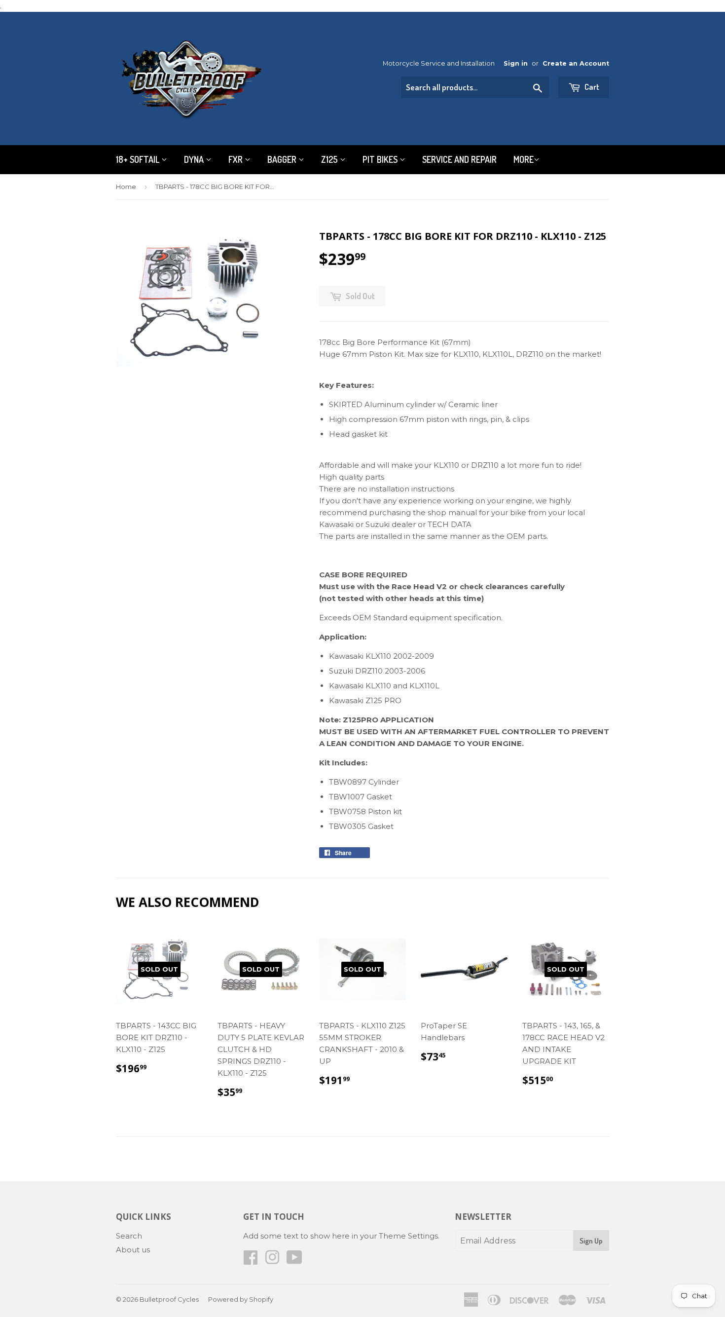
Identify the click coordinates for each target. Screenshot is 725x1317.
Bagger (282, 159)
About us (133, 1249)
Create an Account (576, 63)
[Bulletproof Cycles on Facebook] (250, 1260)
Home (126, 186)
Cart (591, 86)
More (523, 159)
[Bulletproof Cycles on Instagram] (272, 1260)
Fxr (236, 159)
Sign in (516, 63)
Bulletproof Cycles (169, 1299)
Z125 (330, 159)
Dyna (195, 159)
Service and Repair (459, 159)
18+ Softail (138, 159)
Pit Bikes (380, 159)
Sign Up (591, 1240)
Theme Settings (408, 1236)
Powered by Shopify (240, 1299)
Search (129, 1236)
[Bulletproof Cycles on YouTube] (294, 1260)
